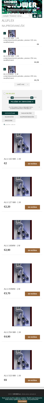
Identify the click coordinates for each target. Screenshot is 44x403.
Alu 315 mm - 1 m (11, 38)
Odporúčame (10, 113)
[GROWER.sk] (11, 3)
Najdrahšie (9, 117)
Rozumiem (22, 401)
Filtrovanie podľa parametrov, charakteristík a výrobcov (21, 108)
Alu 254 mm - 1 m (11, 56)
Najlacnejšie (26, 113)
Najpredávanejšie (27, 117)
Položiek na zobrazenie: (22, 102)
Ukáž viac (20, 84)
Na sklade (10, 93)
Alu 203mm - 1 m (10, 74)
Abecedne (8, 120)
